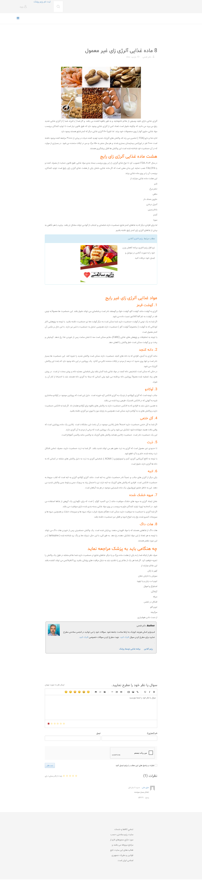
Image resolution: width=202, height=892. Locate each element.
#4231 (141, 797)
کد (100, 691)
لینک (137, 691)
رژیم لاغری (138, 239)
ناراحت (70, 691)
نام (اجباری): (152, 733)
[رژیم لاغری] (82, 263)
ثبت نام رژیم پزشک (42, 2)
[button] (24, 7)
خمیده (149, 691)
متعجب (79, 691)
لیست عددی (116, 691)
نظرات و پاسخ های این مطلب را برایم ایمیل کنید (135, 765)
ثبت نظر (50, 765)
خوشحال (83, 691)
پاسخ (147, 797)
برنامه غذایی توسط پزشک (129, 649)
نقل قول (104, 691)
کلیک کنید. (124, 637)
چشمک (66, 691)
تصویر (133, 691)
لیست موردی (121, 691)
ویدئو (128, 691)
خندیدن (88, 691)
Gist (95, 691)
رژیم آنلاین (148, 649)
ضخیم (154, 691)
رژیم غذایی (152, 43)
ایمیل (98, 733)
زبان (75, 691)
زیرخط (145, 691)
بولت (112, 691)
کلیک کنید (83, 637)
